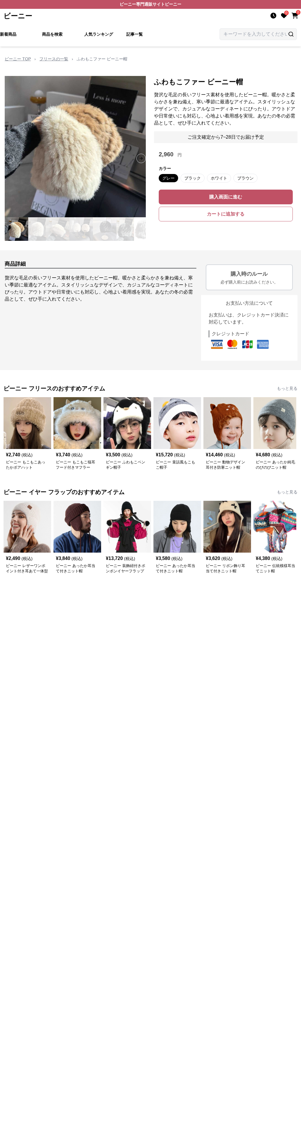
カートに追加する (226, 213)
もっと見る (287, 388)
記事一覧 (134, 34)
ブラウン (245, 178)
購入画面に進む (225, 196)
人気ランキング (98, 34)
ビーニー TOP (18, 59)
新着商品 (8, 34)
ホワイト (219, 178)
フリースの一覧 (53, 59)
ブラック (192, 178)
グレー (168, 178)
